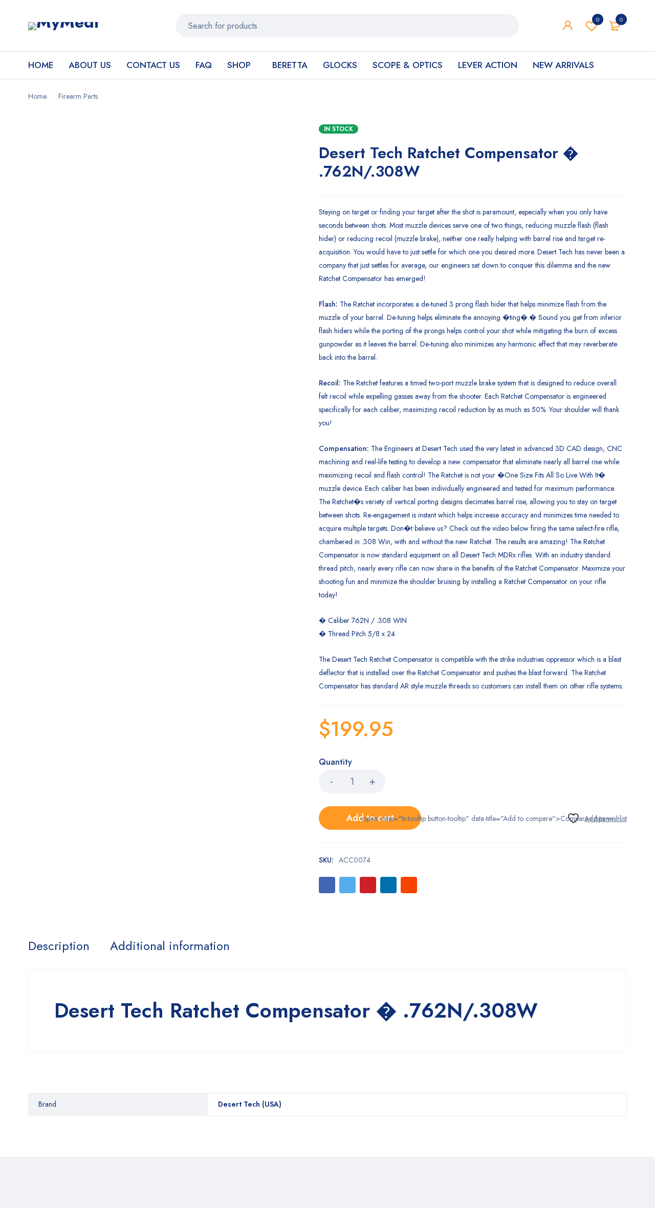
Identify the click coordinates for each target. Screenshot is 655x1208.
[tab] (59, 946)
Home (37, 96)
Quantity (335, 762)
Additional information (170, 946)
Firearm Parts (78, 96)
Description (59, 946)
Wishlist (597, 19)
